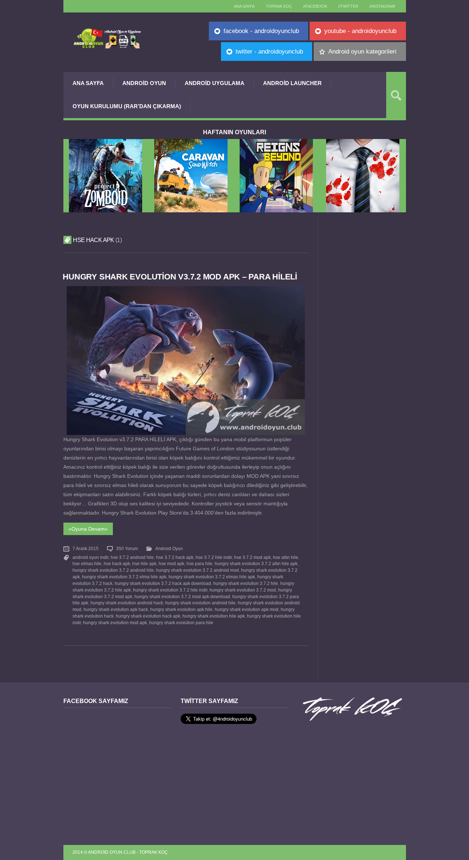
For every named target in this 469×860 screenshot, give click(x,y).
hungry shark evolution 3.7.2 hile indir (170, 590)
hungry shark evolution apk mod (246, 609)
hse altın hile (285, 557)
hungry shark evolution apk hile (181, 609)
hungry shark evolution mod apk (115, 622)
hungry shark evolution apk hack (116, 609)
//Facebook (315, 6)
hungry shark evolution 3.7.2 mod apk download (182, 596)
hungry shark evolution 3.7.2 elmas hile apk (212, 576)
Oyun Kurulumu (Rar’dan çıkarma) (127, 106)
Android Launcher (292, 83)
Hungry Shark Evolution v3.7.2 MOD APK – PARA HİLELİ (180, 276)
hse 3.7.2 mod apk (252, 557)
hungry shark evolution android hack (127, 602)
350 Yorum (127, 548)
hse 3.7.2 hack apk (174, 557)
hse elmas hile (87, 563)
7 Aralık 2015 (86, 548)
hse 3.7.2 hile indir (214, 557)
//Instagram (382, 6)
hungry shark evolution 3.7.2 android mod (197, 570)
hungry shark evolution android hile (200, 602)
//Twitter (348, 6)
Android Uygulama (214, 83)
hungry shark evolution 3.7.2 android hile (113, 570)
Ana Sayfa (88, 83)
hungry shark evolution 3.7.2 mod (243, 590)
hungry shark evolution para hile (181, 622)
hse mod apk (171, 563)
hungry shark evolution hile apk (213, 616)
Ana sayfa (244, 6)
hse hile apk (144, 563)
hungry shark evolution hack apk (148, 616)
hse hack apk (117, 563)
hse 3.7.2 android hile (132, 557)
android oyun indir (90, 557)
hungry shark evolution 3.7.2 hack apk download (163, 583)
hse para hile (200, 563)
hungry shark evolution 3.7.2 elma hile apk (124, 576)
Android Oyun (144, 83)
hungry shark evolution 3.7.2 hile (245, 583)
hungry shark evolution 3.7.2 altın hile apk (256, 563)
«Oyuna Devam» (88, 529)
